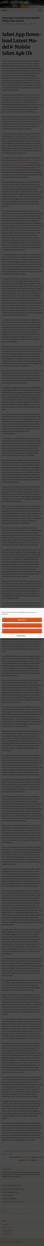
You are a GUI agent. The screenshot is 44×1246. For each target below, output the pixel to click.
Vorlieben (22, 631)
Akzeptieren (22, 620)
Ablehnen (22, 625)
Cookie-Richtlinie (21, 635)
